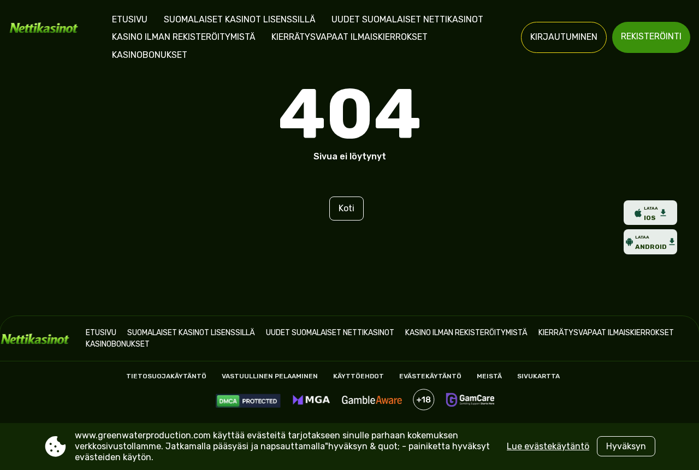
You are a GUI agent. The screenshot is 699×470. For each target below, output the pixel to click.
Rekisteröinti (651, 36)
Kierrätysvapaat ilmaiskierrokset (349, 37)
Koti (346, 208)
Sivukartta (538, 376)
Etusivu (129, 19)
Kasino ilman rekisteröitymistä (183, 37)
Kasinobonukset (149, 55)
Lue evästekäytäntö (548, 446)
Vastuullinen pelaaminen (270, 376)
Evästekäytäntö (430, 376)
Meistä (489, 376)
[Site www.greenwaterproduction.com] (47, 37)
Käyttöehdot (358, 376)
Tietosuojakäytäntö (166, 376)
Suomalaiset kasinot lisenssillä (239, 19)
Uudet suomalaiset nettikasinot (407, 19)
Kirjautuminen (563, 37)
